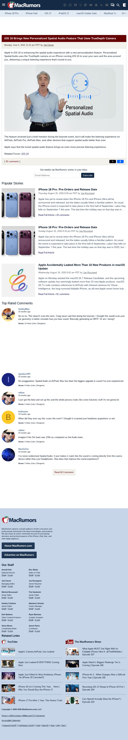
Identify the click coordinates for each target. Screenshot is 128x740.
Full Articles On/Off (26, 725)
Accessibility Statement (11, 720)
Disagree (41, 323)
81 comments (63, 294)
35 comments (12, 161)
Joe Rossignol (87, 193)
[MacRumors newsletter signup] (106, 5)
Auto (52, 725)
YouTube (12, 641)
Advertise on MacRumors (19, 554)
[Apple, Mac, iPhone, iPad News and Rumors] (24, 8)
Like (34, 323)
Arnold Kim (7, 570)
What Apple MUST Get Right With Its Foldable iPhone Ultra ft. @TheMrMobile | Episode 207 (102, 651)
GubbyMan (24, 309)
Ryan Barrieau (35, 614)
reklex (21, 392)
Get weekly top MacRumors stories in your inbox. (64, 169)
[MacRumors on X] (80, 5)
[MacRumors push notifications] (96, 5)
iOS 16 (25, 153)
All (124, 13)
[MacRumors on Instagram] (70, 5)
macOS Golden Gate (86, 13)
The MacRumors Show (88, 641)
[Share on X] (112, 161)
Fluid (38, 725)
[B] (8, 423)
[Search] (119, 5)
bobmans (23, 411)
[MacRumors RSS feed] (101, 5)
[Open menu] (4, 5)
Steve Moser (7, 626)
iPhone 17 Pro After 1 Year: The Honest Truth (40, 700)
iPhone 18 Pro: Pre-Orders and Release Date (67, 189)
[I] (8, 385)
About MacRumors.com (18, 545)
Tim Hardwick (35, 592)
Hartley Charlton (9, 603)
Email (4, 575)
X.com (10, 575)
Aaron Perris (34, 626)
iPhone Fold (31, 13)
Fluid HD (45, 725)
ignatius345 (24, 374)
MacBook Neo (111, 13)
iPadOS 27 (64, 13)
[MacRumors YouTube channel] (90, 5)
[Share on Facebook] (120, 161)
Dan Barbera (7, 614)
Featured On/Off (9, 725)
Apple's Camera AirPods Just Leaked (36, 651)
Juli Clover (49, 45)
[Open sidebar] (124, 5)
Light (58, 725)
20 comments (63, 215)
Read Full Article (46, 215)
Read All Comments (64, 472)
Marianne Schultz (36, 603)
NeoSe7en (23, 449)
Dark (63, 725)
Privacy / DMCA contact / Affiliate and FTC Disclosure (23, 716)
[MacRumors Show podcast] (64, 5)
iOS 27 (48, 13)
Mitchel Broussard (10, 592)
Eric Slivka (33, 570)
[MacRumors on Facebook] (75, 5)
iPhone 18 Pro (11, 13)
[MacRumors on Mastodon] (85, 5)
